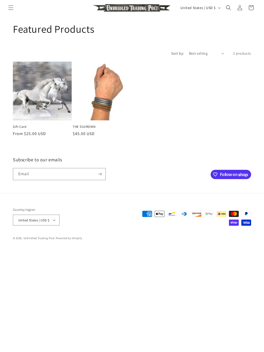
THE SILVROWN (84, 127)
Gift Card (19, 127)
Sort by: (177, 53)
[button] (10, 7)
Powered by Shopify (69, 238)
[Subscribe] (99, 174)
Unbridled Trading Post (39, 238)
